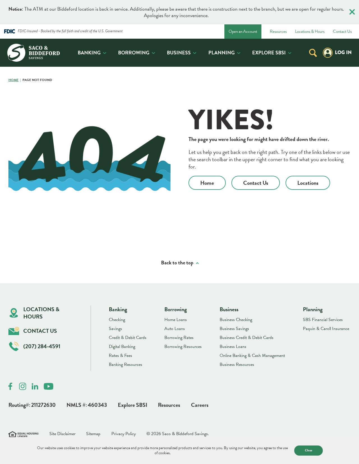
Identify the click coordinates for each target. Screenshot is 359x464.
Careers (199, 404)
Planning (221, 52)
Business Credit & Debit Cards (246, 337)
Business (179, 52)
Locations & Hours (310, 31)
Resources (278, 31)
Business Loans (233, 346)
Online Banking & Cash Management (252, 355)
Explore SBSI (269, 52)
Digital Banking (122, 346)
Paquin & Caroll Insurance (326, 328)
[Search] (313, 52)
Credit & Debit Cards (127, 337)
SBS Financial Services (323, 319)
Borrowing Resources (183, 346)
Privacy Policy (123, 434)
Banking (89, 52)
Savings (115, 328)
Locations (307, 183)
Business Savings (234, 328)
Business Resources (237, 364)
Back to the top (177, 262)
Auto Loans (174, 328)
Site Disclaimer (62, 434)
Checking (117, 319)
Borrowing (133, 52)
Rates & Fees (120, 355)
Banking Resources (125, 364)
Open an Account (243, 31)
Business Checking (236, 319)
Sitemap (93, 434)
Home (13, 80)
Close (308, 450)
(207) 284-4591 (41, 346)
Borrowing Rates (179, 337)
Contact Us (342, 31)
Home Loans (175, 319)
